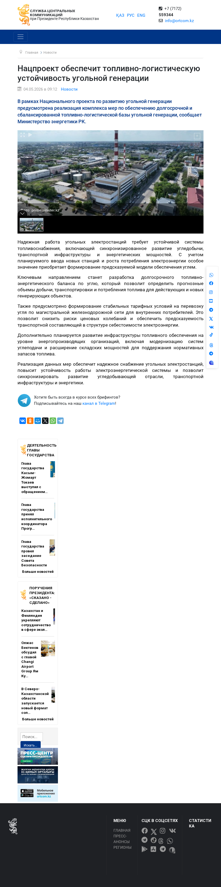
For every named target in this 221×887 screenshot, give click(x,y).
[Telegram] (60, 420)
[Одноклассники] (30, 420)
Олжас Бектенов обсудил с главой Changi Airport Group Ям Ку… (29, 659)
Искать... (30, 745)
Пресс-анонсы (121, 839)
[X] (45, 420)
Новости (69, 89)
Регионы (122, 847)
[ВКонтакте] (22, 420)
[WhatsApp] (53, 420)
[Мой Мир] (37, 420)
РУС (130, 15)
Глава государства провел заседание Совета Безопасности (34, 553)
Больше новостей (38, 571)
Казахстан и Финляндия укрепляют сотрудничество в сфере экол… (36, 620)
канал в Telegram (98, 403)
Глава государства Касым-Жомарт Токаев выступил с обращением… (34, 477)
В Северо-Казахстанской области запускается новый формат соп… (35, 701)
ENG (141, 15)
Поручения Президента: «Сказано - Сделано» (42, 595)
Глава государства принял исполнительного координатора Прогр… (36, 516)
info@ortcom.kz (179, 20)
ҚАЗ (120, 15)
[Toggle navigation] (20, 37)
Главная (121, 830)
